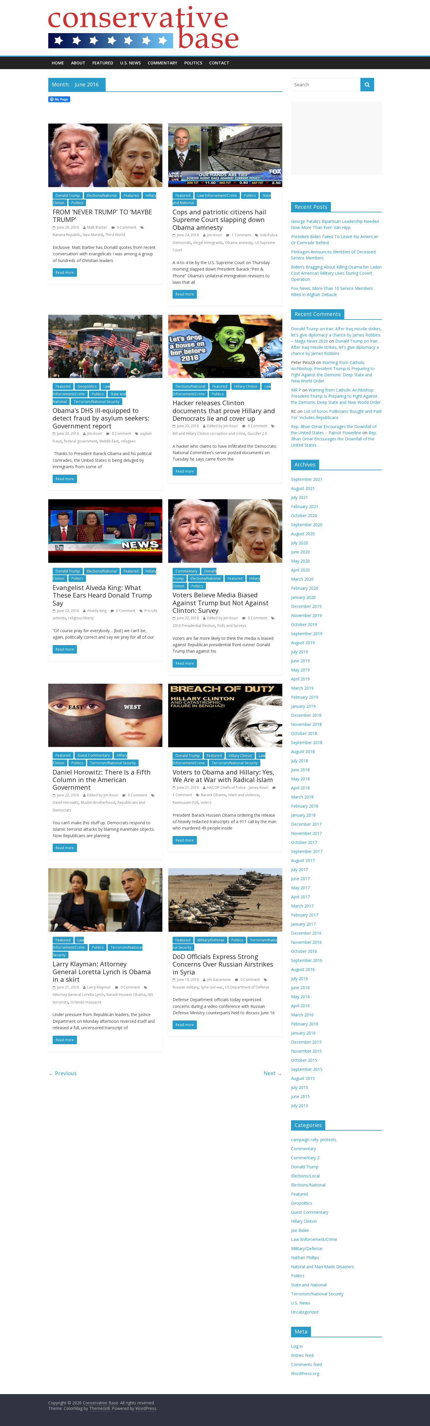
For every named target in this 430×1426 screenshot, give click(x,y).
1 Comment (241, 234)
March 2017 (302, 906)
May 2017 (300, 887)
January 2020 (303, 597)
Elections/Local (305, 1176)
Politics (193, 63)
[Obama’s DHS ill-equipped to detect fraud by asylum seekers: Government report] (105, 318)
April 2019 (300, 679)
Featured (102, 63)
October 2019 (304, 624)
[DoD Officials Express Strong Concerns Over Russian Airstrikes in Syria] (225, 871)
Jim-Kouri (214, 234)
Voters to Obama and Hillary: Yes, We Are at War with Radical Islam (223, 775)
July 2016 (299, 978)
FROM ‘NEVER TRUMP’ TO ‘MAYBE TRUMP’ (102, 215)
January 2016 (303, 1033)
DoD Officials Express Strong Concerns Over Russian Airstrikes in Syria (223, 964)
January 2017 (303, 924)
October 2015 (304, 1060)
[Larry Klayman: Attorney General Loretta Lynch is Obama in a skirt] (105, 871)
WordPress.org (305, 1373)
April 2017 (300, 897)
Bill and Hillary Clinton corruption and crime (209, 433)
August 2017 (303, 860)
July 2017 (299, 869)
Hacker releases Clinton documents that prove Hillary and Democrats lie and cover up (224, 410)
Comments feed (306, 1364)
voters (206, 802)
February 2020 (304, 588)
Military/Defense (210, 940)
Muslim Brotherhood (98, 802)
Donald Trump (68, 195)
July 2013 (299, 1105)
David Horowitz (65, 802)
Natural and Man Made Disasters (322, 1266)
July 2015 (299, 1087)
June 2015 (300, 1096)
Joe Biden (300, 1230)
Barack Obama (213, 794)
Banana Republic (66, 234)
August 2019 (303, 642)
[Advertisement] (336, 138)
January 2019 (303, 706)
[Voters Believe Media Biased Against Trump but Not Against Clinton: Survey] (225, 503)
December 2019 (306, 606)
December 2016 (306, 933)
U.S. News (130, 63)
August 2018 (303, 751)
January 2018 (303, 815)
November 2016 (306, 942)
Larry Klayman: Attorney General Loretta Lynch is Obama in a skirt (102, 971)
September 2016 (306, 960)
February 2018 (304, 806)
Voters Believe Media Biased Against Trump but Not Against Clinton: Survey (221, 602)
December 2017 (306, 824)
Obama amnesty (238, 242)
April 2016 (300, 1005)
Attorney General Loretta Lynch (78, 994)
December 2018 (306, 715)
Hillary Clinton (245, 386)
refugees (128, 441)
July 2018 (299, 760)
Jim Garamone (219, 979)
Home (58, 63)
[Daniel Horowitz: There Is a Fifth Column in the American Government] (105, 687)
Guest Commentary (94, 755)
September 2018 (306, 742)
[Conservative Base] (143, 9)
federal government (80, 441)
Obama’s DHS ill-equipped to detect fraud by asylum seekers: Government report (101, 418)
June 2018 (300, 769)
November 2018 (306, 724)
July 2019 (299, 651)
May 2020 (300, 561)
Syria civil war (212, 987)
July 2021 (299, 497)
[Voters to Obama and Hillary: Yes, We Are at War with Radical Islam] (225, 687)
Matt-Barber (97, 227)
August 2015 (303, 1078)
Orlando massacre (86, 1002)
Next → (273, 1073)
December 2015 (306, 1042)
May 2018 (300, 779)
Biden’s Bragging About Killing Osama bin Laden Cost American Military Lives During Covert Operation (336, 273)
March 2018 (302, 797)
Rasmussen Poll (185, 802)
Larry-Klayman (99, 987)
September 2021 (306, 479)
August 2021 (303, 488)
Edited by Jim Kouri (222, 425)
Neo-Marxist (93, 234)
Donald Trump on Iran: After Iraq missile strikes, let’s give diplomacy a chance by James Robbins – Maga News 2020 (336, 335)
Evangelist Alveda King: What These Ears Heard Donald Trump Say (102, 595)
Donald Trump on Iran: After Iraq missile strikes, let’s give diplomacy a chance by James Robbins (335, 347)
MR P (296, 390)
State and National (308, 1284)
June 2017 (300, 878)
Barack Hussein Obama (125, 994)
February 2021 (304, 506)
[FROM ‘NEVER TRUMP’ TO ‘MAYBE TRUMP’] (105, 127)
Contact (219, 63)
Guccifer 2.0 (257, 433)
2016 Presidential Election (194, 625)
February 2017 (304, 915)
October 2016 (304, 951)
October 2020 (304, 515)
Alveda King (96, 610)
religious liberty (81, 617)
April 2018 (300, 788)
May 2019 (300, 670)
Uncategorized (305, 1312)
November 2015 (306, 1051)
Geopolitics (87, 386)
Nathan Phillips (305, 1257)
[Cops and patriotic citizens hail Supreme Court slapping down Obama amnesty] (225, 127)
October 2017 (304, 842)
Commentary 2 (305, 1157)
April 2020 (300, 570)
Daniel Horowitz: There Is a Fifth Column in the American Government (102, 779)
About (78, 63)
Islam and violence (243, 794)
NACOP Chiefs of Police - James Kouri (237, 787)
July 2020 (299, 543)
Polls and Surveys (231, 625)
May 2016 (300, 996)
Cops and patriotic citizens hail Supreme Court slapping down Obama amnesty (219, 219)
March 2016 (302, 1015)
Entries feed (302, 1355)
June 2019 (300, 661)
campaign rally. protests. (314, 1139)
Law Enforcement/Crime (217, 195)
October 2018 (304, 733)
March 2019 (302, 688)
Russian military (185, 987)
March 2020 (302, 579)
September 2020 (306, 524)
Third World (115, 234)
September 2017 (306, 851)
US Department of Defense (247, 987)
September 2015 (306, 1069)
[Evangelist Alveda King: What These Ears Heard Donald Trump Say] (105, 503)
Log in (297, 1346)
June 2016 (300, 987)
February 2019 (304, 697)
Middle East (108, 441)
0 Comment (126, 227)
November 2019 (306, 615)
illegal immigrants (208, 242)
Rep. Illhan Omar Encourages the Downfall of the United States (334, 439)
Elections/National (102, 195)
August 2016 (303, 969)
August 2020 (303, 533)
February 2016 (304, 1024)
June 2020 (300, 552)
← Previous (62, 1073)
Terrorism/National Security (96, 401)
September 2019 (306, 633)
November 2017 (306, 833)
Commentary (162, 63)
